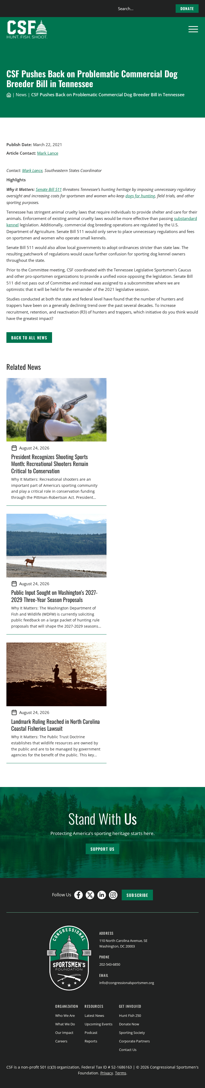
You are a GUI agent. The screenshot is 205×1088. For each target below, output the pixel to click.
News (21, 95)
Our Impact (64, 1032)
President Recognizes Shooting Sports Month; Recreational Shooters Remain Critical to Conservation (49, 463)
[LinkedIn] (101, 895)
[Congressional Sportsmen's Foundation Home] (27, 29)
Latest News (94, 1015)
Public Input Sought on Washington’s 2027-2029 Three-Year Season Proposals (54, 595)
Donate (187, 8)
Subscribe (137, 895)
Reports (91, 1041)
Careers (61, 1041)
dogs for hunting (140, 195)
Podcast (91, 1032)
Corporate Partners (134, 1041)
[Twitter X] (90, 895)
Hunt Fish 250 (130, 1015)
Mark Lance (47, 153)
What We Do (65, 1024)
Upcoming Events (98, 1024)
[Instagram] (113, 895)
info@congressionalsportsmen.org (126, 982)
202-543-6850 (109, 964)
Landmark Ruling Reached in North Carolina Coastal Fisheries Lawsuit (55, 724)
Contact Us (127, 1049)
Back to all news (29, 337)
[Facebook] (78, 895)
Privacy (106, 1072)
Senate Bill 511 (49, 189)
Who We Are (65, 1015)
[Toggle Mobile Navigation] (193, 29)
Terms (120, 1072)
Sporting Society (132, 1032)
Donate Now (129, 1024)
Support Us (102, 849)
